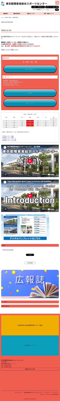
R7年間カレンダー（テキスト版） (9, 139)
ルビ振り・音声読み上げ (38, 7)
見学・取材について (49, 13)
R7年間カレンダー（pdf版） (8, 136)
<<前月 (24, 114)
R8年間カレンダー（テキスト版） (9, 140)
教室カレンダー (31, 13)
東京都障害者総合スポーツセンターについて (33, 392)
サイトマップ (55, 392)
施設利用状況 (16, 13)
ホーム (2, 17)
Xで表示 (30, 254)
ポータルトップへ (18, 392)
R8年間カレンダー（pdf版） (8, 137)
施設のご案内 (8, 17)
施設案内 (5, 13)
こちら (7, 49)
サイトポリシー (47, 392)
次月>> (35, 114)
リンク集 (4, 301)
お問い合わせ (5, 306)
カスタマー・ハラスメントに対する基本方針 (49, 394)
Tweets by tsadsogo (7, 250)
